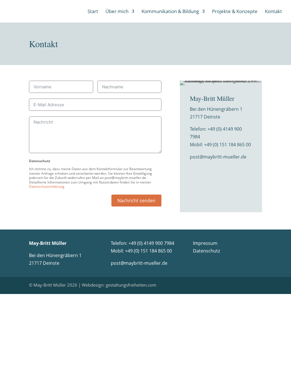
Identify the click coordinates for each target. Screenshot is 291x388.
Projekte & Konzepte (234, 11)
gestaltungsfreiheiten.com (131, 285)
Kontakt (273, 11)
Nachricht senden (136, 200)
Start (93, 11)
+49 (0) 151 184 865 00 (227, 144)
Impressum (205, 243)
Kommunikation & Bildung (170, 11)
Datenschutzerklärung (46, 186)
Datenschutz (206, 251)
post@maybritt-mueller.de (218, 157)
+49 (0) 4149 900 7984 (151, 243)
